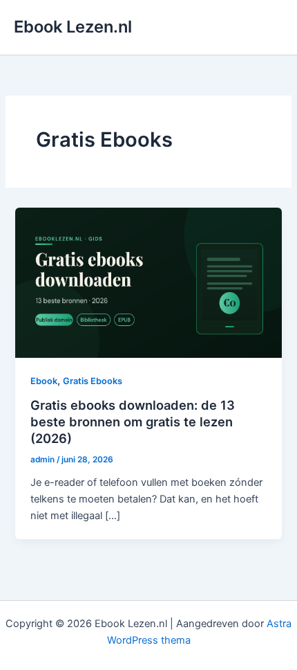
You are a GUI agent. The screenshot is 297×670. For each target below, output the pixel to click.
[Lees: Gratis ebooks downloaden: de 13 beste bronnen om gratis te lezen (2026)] (148, 281)
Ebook (43, 381)
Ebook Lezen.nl (73, 27)
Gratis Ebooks (92, 381)
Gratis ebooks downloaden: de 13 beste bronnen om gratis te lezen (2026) (132, 421)
